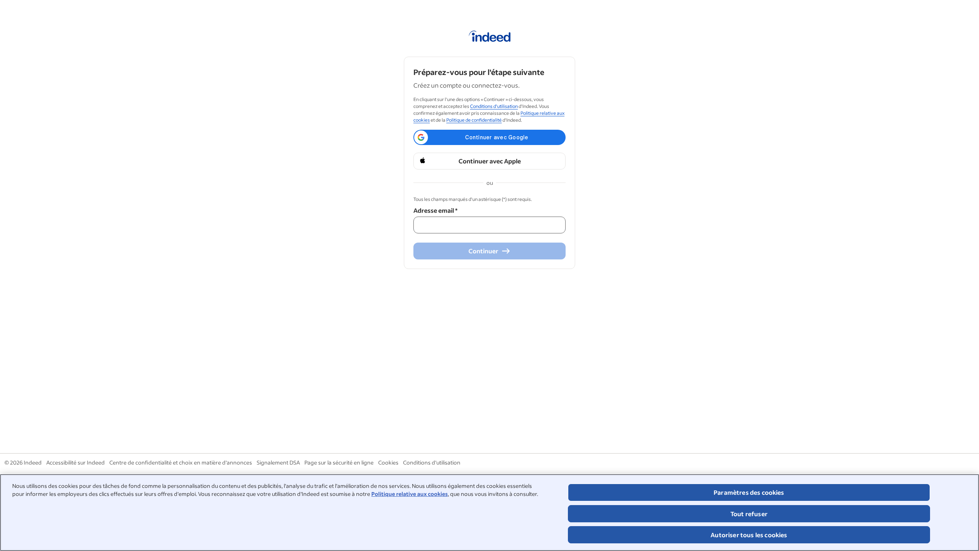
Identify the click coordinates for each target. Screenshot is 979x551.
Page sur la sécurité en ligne (339, 462)
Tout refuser (749, 514)
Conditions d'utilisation (494, 106)
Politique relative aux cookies (409, 493)
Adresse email (435, 210)
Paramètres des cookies (749, 492)
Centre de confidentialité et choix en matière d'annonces (180, 462)
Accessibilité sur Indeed (75, 462)
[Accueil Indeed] (489, 37)
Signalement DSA (278, 462)
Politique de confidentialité (474, 120)
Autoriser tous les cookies (749, 535)
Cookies (388, 462)
